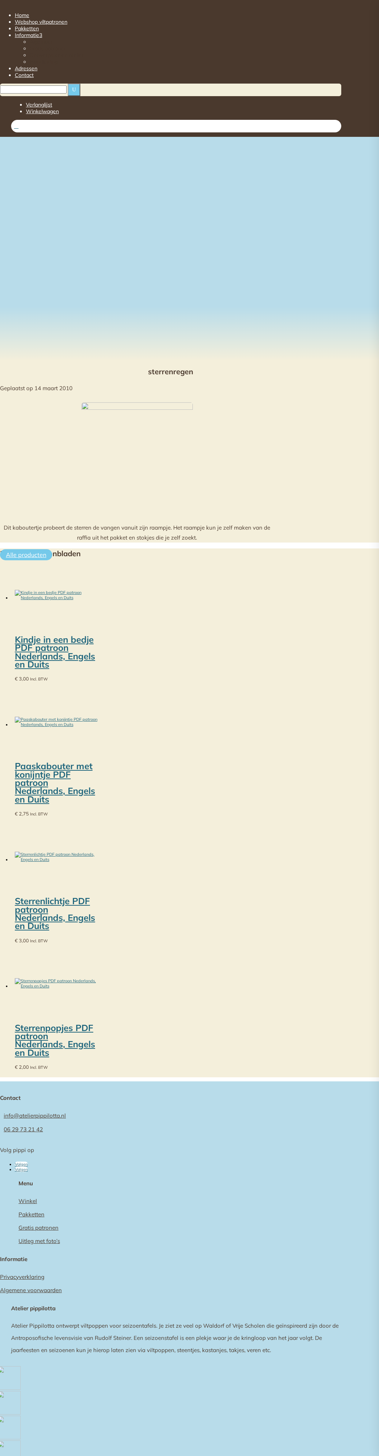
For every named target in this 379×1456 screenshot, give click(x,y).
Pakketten (27, 28)
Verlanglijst (39, 104)
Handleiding (44, 61)
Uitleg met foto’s (39, 1240)
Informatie (28, 35)
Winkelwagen (42, 111)
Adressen (26, 68)
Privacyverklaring (22, 1276)
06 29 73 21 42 (23, 1129)
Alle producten (26, 554)
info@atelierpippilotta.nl (35, 1115)
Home (22, 15)
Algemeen (42, 41)
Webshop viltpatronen (41, 21)
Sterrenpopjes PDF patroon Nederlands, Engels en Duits (55, 1040)
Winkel (28, 1201)
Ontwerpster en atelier (57, 55)
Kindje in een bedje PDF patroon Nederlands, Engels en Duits (55, 652)
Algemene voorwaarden (31, 1290)
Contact (24, 75)
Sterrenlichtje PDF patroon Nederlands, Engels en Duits (55, 913)
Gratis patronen (48, 48)
